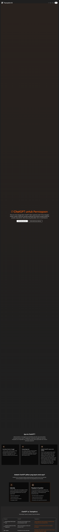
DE (48, 2)
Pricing (53, 2)
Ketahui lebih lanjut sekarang (35, 221)
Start (56, 2)
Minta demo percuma (22, 221)
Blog (50, 2)
